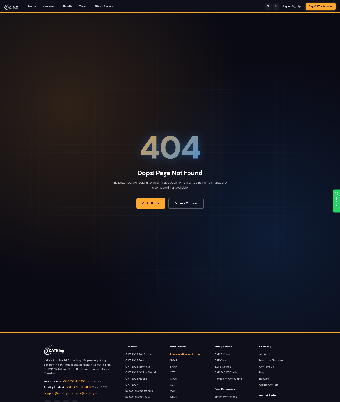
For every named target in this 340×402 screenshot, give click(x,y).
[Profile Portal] (276, 6)
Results (68, 6)
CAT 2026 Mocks (136, 378)
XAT (172, 372)
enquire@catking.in (84, 393)
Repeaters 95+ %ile (137, 397)
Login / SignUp (292, 6)
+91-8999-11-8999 (74, 381)
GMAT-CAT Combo (227, 372)
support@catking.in (57, 393)
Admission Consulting (228, 378)
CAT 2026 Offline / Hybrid (141, 372)
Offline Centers (269, 384)
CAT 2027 (131, 384)
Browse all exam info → (185, 354)
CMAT (174, 378)
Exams (32, 6)
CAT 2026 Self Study (138, 354)
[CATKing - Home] (11, 6)
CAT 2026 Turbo (135, 360)
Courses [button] (48, 6)
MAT (173, 391)
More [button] (82, 6)
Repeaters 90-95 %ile (139, 391)
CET (172, 384)
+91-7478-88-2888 (79, 387)
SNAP (173, 366)
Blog (262, 372)
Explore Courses (186, 203)
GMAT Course (223, 354)
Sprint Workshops (226, 396)
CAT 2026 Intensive (138, 366)
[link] (54, 350)
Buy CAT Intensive (321, 6)
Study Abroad (104, 6)
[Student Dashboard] (268, 6)
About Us (265, 354)
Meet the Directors (271, 360)
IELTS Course (223, 366)
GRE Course (222, 360)
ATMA (173, 397)
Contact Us (266, 366)
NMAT (173, 360)
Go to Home (150, 203)
